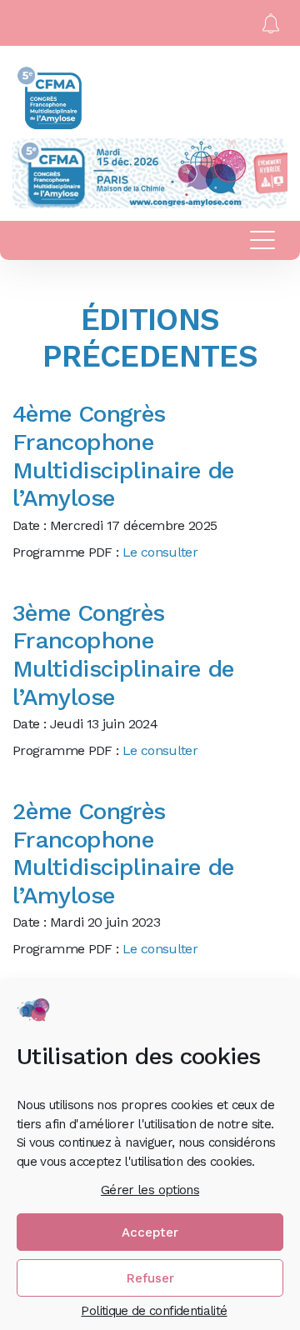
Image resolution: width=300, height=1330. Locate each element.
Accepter (150, 1232)
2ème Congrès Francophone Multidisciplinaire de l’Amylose (123, 853)
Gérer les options (150, 1190)
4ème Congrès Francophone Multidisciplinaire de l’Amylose (123, 456)
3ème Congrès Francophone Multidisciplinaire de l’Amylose (123, 655)
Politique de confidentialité (154, 1311)
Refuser (150, 1278)
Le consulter (160, 552)
